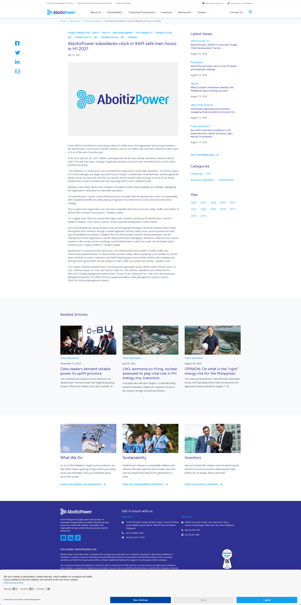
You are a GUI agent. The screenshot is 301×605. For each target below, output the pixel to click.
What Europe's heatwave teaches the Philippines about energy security (212, 89)
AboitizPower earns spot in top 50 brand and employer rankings (213, 68)
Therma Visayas (109, 37)
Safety (96, 33)
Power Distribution (200, 126)
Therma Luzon (163, 33)
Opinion (194, 84)
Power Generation (92, 21)
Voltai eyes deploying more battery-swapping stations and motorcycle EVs (213, 110)
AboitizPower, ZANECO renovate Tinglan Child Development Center (214, 46)
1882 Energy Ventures (202, 105)
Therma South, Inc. (200, 41)
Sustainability (144, 33)
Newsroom (75, 21)
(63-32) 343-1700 (192, 530)
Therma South (82, 37)
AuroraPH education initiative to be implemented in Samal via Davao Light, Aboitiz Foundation (212, 133)
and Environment (123, 33)
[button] (60, 3)
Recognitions (197, 62)
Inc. (70, 37)
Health (106, 33)
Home (63, 21)
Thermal (132, 37)
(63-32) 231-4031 (192, 534)
